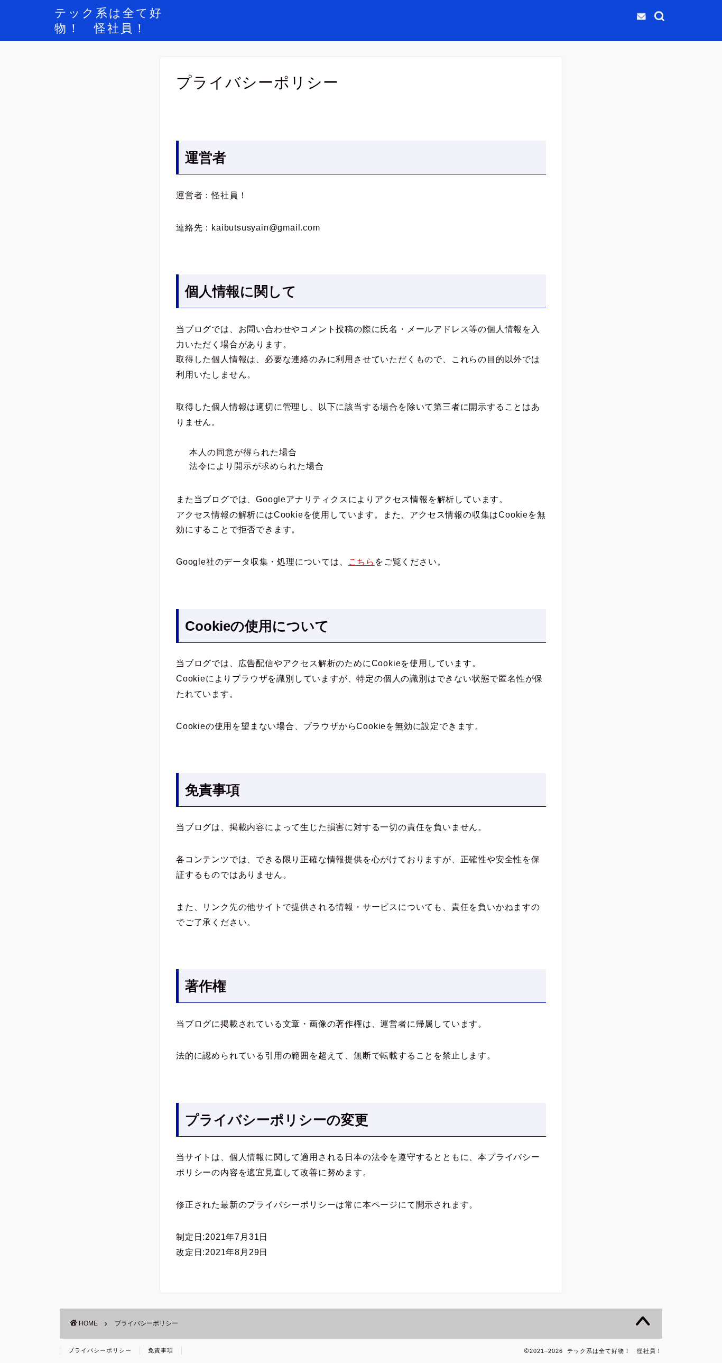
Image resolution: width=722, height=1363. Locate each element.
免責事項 (160, 1350)
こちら (361, 561)
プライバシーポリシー (100, 1350)
